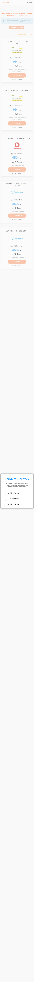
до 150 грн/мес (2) (13, 493)
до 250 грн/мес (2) (13, 504)
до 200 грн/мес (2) (13, 498)
